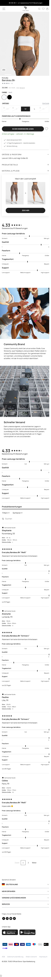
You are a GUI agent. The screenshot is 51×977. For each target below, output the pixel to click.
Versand (22, 88)
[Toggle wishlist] (44, 128)
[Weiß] (4, 97)
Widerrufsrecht (31, 957)
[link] (45, 9)
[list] (24, 44)
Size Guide (44, 103)
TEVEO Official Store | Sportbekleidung (21, 961)
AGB (3, 957)
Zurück (16, 858)
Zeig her (24, 209)
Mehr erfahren (8, 891)
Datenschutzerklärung (15, 957)
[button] (4, 9)
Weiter (33, 858)
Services (6, 904)
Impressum (43, 957)
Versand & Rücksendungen (14, 897)
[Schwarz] (10, 97)
